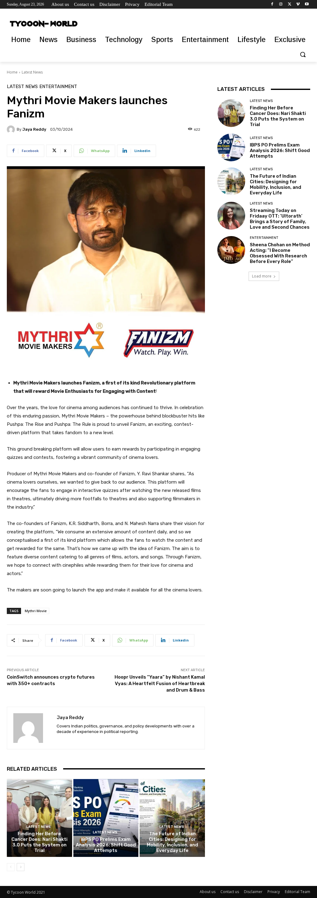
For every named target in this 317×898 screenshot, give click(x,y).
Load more (261, 276)
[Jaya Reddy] (12, 129)
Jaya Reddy (34, 129)
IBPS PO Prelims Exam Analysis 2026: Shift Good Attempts (106, 845)
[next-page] (20, 867)
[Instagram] (280, 4)
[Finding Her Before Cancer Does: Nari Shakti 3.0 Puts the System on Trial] (39, 818)
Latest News (32, 72)
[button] (302, 54)
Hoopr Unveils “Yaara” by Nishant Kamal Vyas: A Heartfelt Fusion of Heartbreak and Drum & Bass (160, 683)
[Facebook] (272, 4)
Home (12, 72)
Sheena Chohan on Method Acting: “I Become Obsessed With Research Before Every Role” (280, 253)
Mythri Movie (36, 610)
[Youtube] (306, 4)
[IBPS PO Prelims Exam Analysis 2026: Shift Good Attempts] (106, 818)
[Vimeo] (298, 4)
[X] (289, 4)
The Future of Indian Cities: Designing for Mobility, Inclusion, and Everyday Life (172, 842)
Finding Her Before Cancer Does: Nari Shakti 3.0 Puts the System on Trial (39, 842)
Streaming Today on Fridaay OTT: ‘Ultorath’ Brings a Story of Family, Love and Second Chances (280, 219)
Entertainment (58, 86)
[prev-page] (11, 867)
